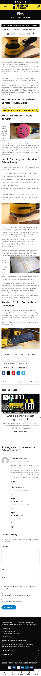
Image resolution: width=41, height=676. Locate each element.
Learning (34, 412)
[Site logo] (20, 6)
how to (6, 354)
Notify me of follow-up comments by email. (15, 595)
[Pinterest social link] (20, 2)
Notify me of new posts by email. (12, 602)
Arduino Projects (10, 412)
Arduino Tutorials (23, 412)
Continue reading (20, 431)
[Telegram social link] (25, 2)
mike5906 (13, 34)
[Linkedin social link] (23, 2)
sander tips (32, 354)
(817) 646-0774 (7, 636)
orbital (26, 230)
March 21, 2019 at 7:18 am (20, 461)
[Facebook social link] (15, 2)
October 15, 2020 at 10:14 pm (21, 505)
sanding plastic (9, 363)
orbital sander (18, 354)
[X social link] (18, 2)
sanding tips (23, 363)
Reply (13, 481)
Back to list (20, 382)
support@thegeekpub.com (10, 633)
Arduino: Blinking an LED (20, 415)
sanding (6, 359)
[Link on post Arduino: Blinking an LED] (20, 403)
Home (13, 18)
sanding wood (8, 367)
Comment (5, 546)
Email (3, 577)
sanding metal (18, 359)
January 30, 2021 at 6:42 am (20, 519)
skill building (22, 367)
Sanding (24, 25)
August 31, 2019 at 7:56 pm (20, 491)
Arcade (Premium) (23, 18)
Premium (18, 25)
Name (3, 569)
